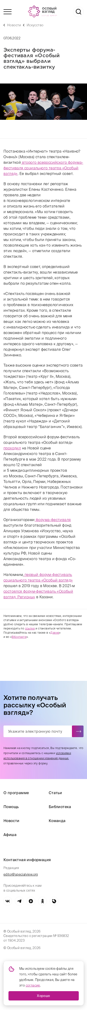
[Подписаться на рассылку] (78, 731)
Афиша (9, 835)
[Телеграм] (19, 901)
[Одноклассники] (42, 901)
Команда (57, 821)
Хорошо (43, 996)
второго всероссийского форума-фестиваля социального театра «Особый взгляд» (43, 168)
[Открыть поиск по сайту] (78, 12)
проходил (12, 448)
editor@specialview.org (20, 874)
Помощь (11, 807)
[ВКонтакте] (7, 901)
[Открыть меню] (7, 11)
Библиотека (60, 807)
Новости (14, 25)
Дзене (54, 632)
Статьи (55, 793)
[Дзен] (31, 901)
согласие (33, 985)
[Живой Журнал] (54, 901)
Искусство (35, 25)
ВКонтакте (19, 636)
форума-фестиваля (53, 520)
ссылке (30, 628)
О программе (16, 793)
